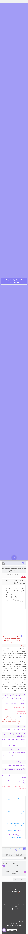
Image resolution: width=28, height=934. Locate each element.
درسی (22, 574)
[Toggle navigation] (24, 1)
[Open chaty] (4, 930)
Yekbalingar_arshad (11, 830)
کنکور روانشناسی (17, 574)
